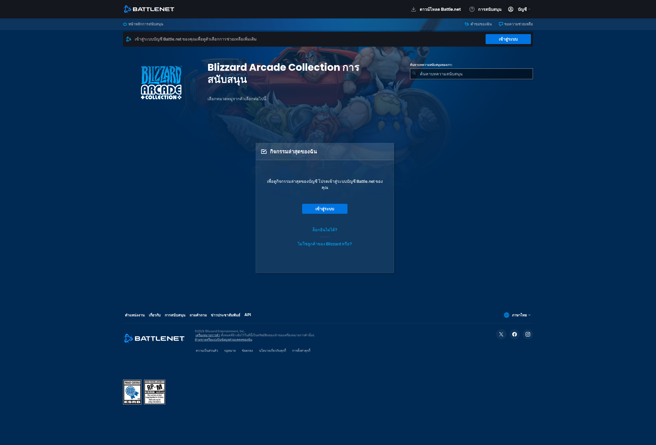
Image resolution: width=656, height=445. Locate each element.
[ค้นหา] (414, 73)
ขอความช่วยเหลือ (518, 24)
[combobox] (471, 73)
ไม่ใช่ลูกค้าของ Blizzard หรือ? (325, 244)
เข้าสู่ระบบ (508, 39)
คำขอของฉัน (480, 24)
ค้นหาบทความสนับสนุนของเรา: (431, 65)
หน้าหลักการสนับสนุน (145, 24)
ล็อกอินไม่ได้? (324, 230)
